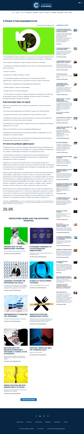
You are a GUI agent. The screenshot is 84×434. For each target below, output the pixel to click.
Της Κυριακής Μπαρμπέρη (62, 138)
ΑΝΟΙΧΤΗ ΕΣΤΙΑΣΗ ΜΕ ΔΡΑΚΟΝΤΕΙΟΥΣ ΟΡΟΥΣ (39, 315)
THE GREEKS (53, 12)
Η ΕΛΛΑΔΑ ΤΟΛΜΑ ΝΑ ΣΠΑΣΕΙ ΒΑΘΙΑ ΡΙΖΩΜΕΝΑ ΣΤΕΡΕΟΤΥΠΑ (64, 277)
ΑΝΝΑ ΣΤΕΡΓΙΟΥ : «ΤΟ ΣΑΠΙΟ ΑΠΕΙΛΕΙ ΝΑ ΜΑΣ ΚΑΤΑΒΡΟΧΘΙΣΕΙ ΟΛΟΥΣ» (63, 100)
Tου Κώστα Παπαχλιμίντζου (63, 245)
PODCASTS (29, 422)
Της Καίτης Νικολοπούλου (62, 179)
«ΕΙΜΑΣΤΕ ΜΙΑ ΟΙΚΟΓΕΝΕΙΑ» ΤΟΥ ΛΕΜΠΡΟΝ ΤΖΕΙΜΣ (64, 128)
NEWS (66, 12)
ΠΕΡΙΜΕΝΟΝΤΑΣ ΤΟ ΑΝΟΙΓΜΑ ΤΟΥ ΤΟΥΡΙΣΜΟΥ (15, 315)
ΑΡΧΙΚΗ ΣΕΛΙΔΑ (19, 422)
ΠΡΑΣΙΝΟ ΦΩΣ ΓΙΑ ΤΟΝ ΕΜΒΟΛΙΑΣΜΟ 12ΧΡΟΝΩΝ (14, 248)
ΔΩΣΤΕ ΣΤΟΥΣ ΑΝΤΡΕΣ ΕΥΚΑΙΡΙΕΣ (62, 211)
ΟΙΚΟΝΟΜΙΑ (35, 12)
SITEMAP (66, 422)
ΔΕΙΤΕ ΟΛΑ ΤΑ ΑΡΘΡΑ (28, 399)
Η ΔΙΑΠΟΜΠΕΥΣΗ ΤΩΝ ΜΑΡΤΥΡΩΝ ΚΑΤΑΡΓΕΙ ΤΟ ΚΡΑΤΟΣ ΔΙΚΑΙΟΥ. (62, 85)
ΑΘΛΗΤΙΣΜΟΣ (60, 12)
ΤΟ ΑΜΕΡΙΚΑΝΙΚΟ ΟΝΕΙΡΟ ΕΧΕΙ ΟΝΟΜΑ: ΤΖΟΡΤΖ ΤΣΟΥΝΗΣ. (63, 62)
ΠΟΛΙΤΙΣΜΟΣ (29, 12)
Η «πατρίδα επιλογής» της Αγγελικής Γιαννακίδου (63, 198)
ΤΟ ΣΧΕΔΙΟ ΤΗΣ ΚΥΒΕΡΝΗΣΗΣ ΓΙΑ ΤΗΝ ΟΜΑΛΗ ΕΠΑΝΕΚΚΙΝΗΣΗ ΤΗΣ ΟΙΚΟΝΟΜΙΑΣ (64, 238)
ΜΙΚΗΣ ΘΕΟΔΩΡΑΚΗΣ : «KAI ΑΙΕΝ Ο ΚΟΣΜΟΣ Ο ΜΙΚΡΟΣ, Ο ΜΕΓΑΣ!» (64, 171)
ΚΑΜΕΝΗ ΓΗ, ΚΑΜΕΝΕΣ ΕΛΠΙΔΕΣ (64, 249)
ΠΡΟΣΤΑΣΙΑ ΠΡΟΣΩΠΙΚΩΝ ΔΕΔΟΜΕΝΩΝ (56, 428)
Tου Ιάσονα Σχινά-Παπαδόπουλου (44, 25)
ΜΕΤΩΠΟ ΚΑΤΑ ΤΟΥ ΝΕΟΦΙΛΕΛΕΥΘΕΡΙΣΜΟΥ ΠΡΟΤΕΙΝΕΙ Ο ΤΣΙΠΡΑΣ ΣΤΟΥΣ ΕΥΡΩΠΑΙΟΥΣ (15, 351)
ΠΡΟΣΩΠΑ (47, 12)
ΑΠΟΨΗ (17, 12)
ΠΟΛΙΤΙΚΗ (22, 12)
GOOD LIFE (41, 12)
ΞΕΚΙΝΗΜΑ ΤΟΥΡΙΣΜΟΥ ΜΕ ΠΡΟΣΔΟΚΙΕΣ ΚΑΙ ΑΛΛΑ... (14, 282)
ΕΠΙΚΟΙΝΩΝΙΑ (57, 422)
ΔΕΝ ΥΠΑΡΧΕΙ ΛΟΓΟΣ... (61, 292)
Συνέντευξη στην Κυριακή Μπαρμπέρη (62, 113)
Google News (22, 201)
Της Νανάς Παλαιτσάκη (62, 69)
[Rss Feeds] (48, 416)
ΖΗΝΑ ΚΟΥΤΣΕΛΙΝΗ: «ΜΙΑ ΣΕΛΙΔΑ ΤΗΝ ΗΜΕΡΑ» (62, 225)
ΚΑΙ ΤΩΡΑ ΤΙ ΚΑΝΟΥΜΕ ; (62, 142)
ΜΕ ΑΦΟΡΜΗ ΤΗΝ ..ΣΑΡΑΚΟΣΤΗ (64, 117)
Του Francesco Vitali (61, 57)
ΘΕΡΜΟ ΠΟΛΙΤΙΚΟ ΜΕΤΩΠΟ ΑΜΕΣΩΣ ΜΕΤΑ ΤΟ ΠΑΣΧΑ (15, 386)
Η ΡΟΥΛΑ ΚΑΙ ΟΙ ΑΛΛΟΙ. (61, 74)
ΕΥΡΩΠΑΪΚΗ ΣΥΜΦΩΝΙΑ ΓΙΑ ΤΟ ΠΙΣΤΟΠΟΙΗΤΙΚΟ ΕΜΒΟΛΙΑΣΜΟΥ (41, 248)
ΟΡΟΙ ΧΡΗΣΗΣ (40, 428)
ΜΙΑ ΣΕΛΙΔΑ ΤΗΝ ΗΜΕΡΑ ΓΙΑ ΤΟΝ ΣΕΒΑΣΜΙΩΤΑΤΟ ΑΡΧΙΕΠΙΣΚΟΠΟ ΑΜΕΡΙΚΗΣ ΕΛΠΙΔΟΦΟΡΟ (64, 185)
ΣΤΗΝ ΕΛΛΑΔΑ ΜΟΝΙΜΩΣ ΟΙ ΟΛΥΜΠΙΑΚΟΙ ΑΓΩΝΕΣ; (63, 49)
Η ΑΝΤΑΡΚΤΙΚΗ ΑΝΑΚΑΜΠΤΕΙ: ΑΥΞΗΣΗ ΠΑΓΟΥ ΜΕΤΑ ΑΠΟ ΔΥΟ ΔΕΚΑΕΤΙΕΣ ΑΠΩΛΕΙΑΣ (64, 30)
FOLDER (70, 12)
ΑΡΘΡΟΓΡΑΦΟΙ (38, 422)
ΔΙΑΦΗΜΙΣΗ (47, 422)
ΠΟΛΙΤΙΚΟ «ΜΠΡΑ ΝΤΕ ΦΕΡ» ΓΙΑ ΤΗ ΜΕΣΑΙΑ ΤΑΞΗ (41, 349)
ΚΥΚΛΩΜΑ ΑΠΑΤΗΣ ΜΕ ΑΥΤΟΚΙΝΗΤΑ (62, 262)
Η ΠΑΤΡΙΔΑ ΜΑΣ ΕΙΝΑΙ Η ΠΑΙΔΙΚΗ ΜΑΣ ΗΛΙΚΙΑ (64, 157)
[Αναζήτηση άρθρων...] (14, 13)
